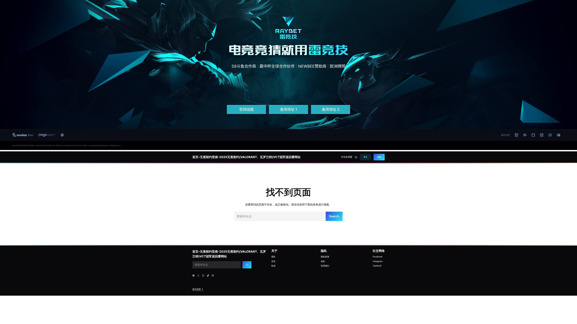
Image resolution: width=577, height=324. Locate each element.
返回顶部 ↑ (197, 289)
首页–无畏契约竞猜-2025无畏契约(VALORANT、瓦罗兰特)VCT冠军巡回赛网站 (246, 157)
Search (334, 216)
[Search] (247, 264)
